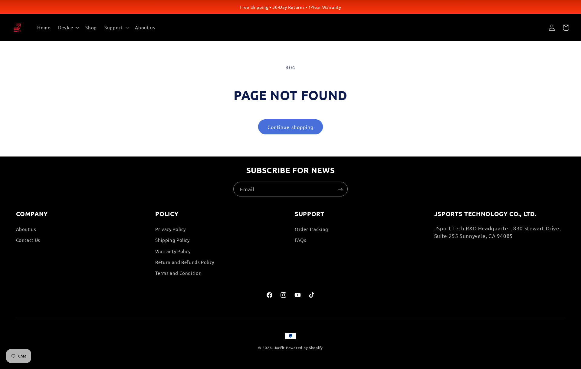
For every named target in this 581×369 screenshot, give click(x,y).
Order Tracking (311, 229)
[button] (68, 27)
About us (26, 229)
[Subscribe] (340, 189)
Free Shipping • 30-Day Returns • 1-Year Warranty (290, 7)
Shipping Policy (172, 240)
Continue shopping (290, 127)
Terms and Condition (178, 273)
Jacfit (279, 347)
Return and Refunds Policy (184, 262)
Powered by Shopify (304, 347)
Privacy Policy (170, 229)
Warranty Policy (172, 251)
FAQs (301, 240)
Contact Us (28, 240)
